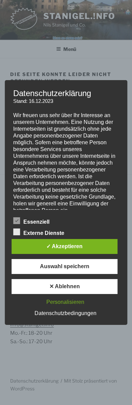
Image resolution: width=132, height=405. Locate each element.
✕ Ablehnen (64, 286)
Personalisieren (65, 302)
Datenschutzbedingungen (65, 313)
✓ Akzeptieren (64, 246)
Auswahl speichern (64, 266)
